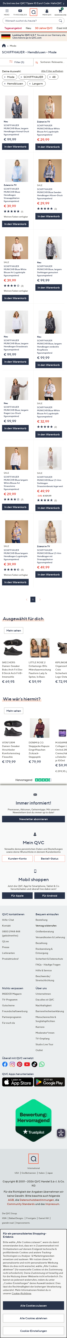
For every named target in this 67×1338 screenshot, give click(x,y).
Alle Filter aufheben (52, 71)
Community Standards (21, 1204)
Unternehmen (43, 993)
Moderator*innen (45, 1032)
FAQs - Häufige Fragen (48, 964)
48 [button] (54, 77)
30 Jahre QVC (44, 28)
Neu (28, 28)
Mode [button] (10, 77)
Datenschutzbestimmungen (37, 1200)
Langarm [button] (37, 83)
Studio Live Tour (44, 1044)
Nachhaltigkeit (44, 1005)
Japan (50, 1173)
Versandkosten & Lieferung (50, 937)
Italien (42, 1173)
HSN (4, 1218)
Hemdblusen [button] (15, 83)
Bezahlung (41, 943)
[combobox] (30, 21)
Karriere (40, 1026)
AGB (11, 1200)
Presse (5, 947)
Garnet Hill (43, 1218)
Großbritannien (28, 1173)
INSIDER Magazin (12, 993)
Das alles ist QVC (45, 999)
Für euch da (8, 1022)
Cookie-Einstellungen (33, 1331)
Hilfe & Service (44, 970)
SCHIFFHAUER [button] (33, 77)
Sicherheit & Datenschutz (49, 958)
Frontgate (31, 1218)
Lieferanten (8, 952)
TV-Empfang (42, 1038)
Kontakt (6, 925)
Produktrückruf (10, 958)
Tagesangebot (13, 28)
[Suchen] (61, 21)
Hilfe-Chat (8, 919)
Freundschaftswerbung (14, 1011)
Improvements (23, 1223)
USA (17, 1173)
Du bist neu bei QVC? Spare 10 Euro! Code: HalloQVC (32, 3)
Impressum (52, 1204)
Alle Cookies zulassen (33, 1305)
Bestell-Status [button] (49, 858)
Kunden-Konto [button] (17, 858)
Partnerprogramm (11, 1016)
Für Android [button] (49, 895)
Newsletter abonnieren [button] (33, 819)
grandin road (8, 1223)
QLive (5, 941)
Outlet (39, 1050)
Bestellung (41, 919)
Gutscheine (8, 1005)
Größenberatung (45, 931)
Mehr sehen (13, 630)
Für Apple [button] (17, 895)
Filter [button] (19, 62)
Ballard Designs (16, 1218)
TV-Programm (10, 999)
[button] (6, 13)
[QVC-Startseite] (3, 46)
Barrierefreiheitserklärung (50, 1011)
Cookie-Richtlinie (21, 1293)
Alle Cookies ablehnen (33, 1318)
